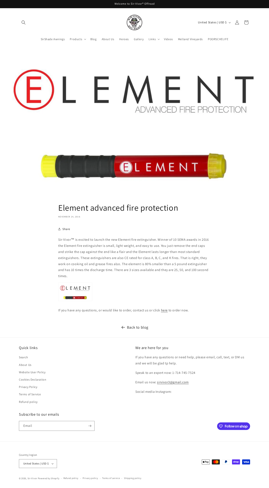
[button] (23, 22)
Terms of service (111, 478)
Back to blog (137, 327)
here (164, 310)
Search (23, 357)
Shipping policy (132, 478)
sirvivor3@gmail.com (173, 382)
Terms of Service (30, 394)
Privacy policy (90, 478)
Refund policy (28, 402)
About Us (25, 365)
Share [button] (66, 229)
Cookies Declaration (32, 379)
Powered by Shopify (48, 478)
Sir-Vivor (32, 478)
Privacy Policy (28, 387)
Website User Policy (32, 372)
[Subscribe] (89, 426)
